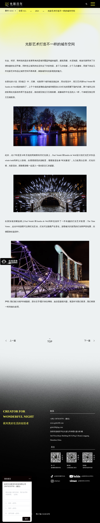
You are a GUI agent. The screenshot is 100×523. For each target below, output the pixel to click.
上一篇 (13, 340)
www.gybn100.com (57, 423)
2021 (37, 11)
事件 (9, 11)
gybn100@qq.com (56, 427)
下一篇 (87, 340)
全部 (22, 11)
